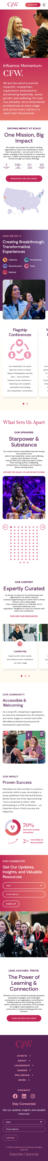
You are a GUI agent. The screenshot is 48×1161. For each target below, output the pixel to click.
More (22, 1079)
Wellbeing (22, 1075)
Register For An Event (24, 178)
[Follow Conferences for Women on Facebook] (15, 1096)
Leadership (22, 1065)
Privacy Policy (16, 1154)
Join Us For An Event (24, 1018)
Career (22, 1070)
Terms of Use (32, 1154)
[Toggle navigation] (44, 4)
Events (22, 1055)
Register (34, 5)
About (22, 1060)
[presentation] (5, 527)
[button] (23, 404)
